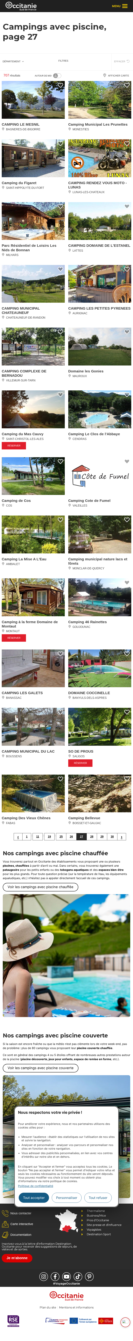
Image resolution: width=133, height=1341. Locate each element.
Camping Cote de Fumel (89, 501)
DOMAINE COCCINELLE (89, 693)
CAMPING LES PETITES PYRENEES (99, 308)
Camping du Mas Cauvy (22, 434)
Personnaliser (66, 1198)
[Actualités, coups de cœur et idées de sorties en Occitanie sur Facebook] (55, 1276)
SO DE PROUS (80, 751)
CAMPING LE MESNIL (20, 124)
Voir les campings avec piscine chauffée (40, 887)
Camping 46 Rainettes (87, 622)
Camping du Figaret (19, 183)
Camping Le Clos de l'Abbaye (94, 434)
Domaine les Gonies (86, 371)
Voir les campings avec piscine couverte (41, 1068)
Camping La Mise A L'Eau (24, 559)
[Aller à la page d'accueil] (21, 6)
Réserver (13, 445)
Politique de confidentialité (35, 1186)
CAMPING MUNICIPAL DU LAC (28, 751)
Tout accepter (34, 1198)
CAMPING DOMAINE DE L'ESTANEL (99, 245)
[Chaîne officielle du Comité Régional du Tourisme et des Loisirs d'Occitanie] (66, 1276)
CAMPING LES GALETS (22, 693)
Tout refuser (98, 1198)
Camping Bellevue (84, 818)
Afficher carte (118, 75)
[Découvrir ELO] (125, 1322)
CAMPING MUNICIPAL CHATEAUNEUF (21, 310)
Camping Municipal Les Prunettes (98, 124)
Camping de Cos (16, 501)
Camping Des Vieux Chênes (26, 818)
